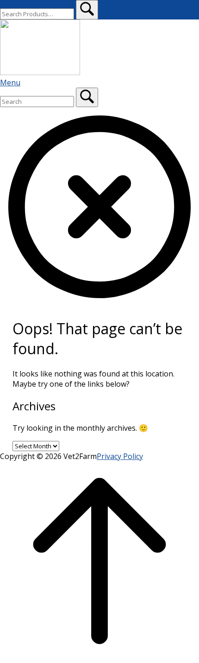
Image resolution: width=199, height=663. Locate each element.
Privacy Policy (120, 456)
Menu (10, 82)
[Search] (87, 97)
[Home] (40, 72)
